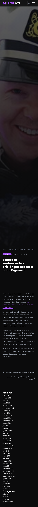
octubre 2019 (7, 448)
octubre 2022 (7, 410)
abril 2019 (6, 458)
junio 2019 (6, 453)
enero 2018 (6, 489)
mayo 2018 (6, 486)
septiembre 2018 (9, 476)
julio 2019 (6, 451)
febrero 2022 (7, 415)
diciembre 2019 (8, 443)
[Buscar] (29, 3)
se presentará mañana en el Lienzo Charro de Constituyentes (18, 304)
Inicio (4, 249)
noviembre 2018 (8, 471)
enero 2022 (7, 418)
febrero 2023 (7, 405)
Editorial (5, 494)
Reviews (6, 499)
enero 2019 (6, 466)
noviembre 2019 (8, 446)
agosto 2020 (7, 431)
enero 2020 (7, 441)
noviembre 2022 (8, 408)
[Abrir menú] (33, 3)
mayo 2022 (6, 413)
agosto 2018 (7, 479)
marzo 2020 (7, 436)
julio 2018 (6, 481)
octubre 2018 (7, 474)
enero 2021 (6, 428)
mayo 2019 (6, 456)
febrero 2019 (7, 463)
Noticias (10, 249)
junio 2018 (6, 484)
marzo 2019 (7, 461)
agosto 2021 (7, 423)
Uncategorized (8, 502)
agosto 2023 (7, 398)
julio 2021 (6, 426)
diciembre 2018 (8, 468)
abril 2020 (6, 433)
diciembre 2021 (8, 421)
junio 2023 (6, 403)
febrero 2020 (7, 438)
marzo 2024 (7, 395)
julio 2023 (6, 400)
